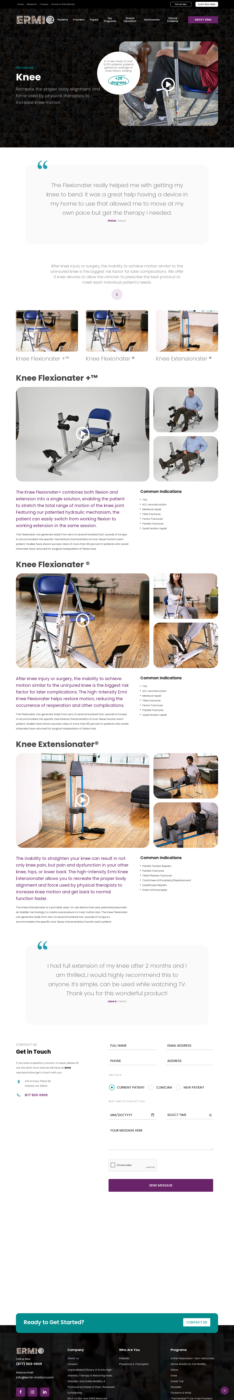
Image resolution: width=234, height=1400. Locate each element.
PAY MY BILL (181, 4)
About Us (73, 1358)
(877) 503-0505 (29, 1364)
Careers (72, 1364)
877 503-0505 (206, 4)
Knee (174, 1375)
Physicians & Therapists (134, 1364)
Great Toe (177, 1381)
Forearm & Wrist (181, 1393)
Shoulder (176, 1387)
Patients (124, 1358)
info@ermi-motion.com (35, 1377)
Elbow (174, 1370)
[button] (196, 1322)
